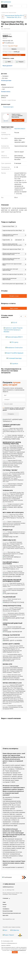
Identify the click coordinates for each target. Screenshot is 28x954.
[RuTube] (11, 922)
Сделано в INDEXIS (5, 945)
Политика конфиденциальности (9, 943)
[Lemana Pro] (20, 935)
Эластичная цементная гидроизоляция (12, 283)
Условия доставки (6, 80)
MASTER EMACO (19, 128)
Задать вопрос (18, 120)
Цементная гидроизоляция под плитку (12, 274)
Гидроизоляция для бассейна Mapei (12, 230)
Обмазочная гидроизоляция (9, 12)
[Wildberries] (14, 930)
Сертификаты (6, 908)
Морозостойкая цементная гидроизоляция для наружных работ (12, 245)
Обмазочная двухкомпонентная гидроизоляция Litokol (11, 254)
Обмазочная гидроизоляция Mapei (11, 249)
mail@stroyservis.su (8, 886)
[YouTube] (7, 922)
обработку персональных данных (13, 409)
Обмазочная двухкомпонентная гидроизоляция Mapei (11, 259)
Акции (4, 902)
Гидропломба (6, 239)
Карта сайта (5, 915)
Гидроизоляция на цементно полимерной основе (10, 235)
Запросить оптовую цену (14, 55)
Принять (15, 952)
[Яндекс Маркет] (8, 935)
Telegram (21, 61)
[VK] (4, 922)
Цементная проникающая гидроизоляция (9, 279)
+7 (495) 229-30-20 (9, 884)
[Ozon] (5, 930)
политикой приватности (20, 950)
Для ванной (18, 239)
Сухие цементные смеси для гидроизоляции (10, 270)
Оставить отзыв (14, 296)
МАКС (9, 61)
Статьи (4, 906)
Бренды (4, 904)
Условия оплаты (5, 91)
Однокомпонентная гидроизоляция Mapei (11, 264)
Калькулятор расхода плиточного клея (12, 913)
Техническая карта (8, 107)
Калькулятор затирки (8, 911)
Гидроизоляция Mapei (8, 226)
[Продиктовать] (21, 6)
